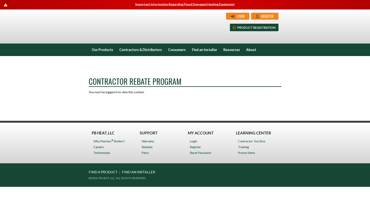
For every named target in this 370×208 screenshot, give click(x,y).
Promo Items (246, 152)
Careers (98, 147)
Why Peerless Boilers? (109, 141)
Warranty (148, 141)
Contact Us (101, 62)
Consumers (177, 50)
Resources (231, 50)
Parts (145, 152)
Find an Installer (204, 50)
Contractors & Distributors (140, 50)
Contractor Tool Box (251, 141)
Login (239, 16)
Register (266, 16)
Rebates (147, 147)
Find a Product (103, 172)
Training (243, 147)
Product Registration (255, 27)
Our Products (102, 50)
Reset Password (200, 152)
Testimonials (101, 152)
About (251, 50)
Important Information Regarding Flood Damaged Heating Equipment (185, 4)
